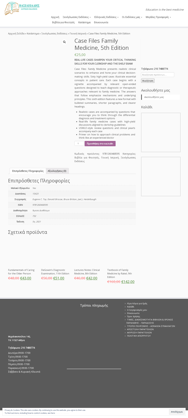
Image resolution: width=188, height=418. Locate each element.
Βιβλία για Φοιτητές (63, 22)
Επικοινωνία (101, 22)
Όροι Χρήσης (133, 316)
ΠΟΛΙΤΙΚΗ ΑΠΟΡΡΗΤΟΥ (139, 335)
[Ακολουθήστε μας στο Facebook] (57, 5)
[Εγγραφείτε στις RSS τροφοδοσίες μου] (53, 5)
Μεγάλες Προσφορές (157, 17)
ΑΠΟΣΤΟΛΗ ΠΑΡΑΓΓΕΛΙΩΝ (140, 329)
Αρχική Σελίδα (16, 33)
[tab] (28, 171)
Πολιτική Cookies (62, 413)
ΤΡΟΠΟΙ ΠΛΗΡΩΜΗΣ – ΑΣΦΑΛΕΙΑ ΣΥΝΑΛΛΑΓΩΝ (151, 326)
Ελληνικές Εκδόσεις (105, 17)
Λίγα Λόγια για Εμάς (137, 303)
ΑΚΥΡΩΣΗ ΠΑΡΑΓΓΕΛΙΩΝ (139, 332)
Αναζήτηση (147, 80)
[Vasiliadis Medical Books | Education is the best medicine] (21, 8)
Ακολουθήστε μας (155, 90)
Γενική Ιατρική (78, 33)
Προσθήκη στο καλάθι (100, 143)
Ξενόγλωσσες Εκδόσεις (76, 17)
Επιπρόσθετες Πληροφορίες (28, 171)
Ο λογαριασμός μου (137, 310)
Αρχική (55, 17)
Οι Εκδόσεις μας (131, 17)
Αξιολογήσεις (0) (57, 171)
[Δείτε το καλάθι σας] (181, 4)
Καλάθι (130, 306)
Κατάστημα (84, 22)
